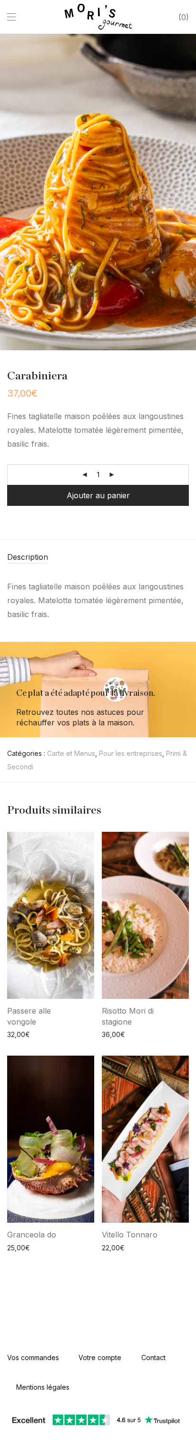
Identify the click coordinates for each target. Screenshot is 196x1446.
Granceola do (31, 1234)
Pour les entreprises (130, 753)
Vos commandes (33, 1357)
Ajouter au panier (98, 495)
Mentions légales (42, 1387)
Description (27, 557)
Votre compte (99, 1357)
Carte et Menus (71, 753)
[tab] (98, 557)
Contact (153, 1357)
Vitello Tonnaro (129, 1234)
